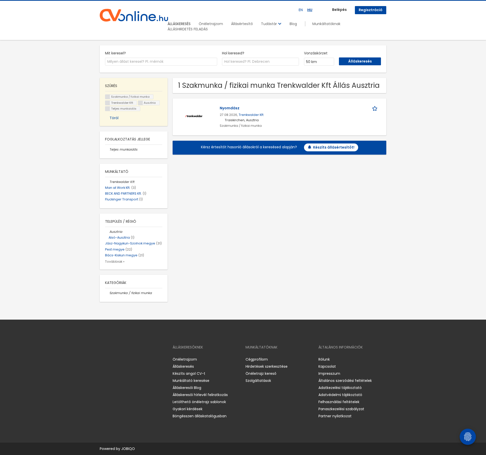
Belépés (339, 9)
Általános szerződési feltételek (345, 380)
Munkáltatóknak (326, 23)
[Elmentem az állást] (375, 108)
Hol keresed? (233, 53)
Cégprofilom (257, 359)
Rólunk (324, 359)
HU (309, 9)
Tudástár (269, 23)
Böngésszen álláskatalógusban (200, 416)
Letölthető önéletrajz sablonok (199, 401)
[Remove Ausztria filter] (107, 232)
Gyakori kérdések (187, 408)
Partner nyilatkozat (335, 416)
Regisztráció (370, 9)
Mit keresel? (115, 53)
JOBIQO (128, 448)
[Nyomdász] (193, 115)
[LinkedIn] (120, 359)
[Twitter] (127, 359)
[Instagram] (111, 359)
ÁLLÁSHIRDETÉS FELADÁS (188, 29)
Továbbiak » (115, 261)
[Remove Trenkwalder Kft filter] (107, 182)
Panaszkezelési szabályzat (341, 408)
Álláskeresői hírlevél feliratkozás (200, 394)
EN (301, 9)
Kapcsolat (327, 366)
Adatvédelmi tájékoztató (340, 394)
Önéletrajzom (211, 23)
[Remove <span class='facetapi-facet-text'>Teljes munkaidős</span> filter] (107, 109)
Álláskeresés (183, 366)
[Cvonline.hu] (134, 15)
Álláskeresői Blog (187, 387)
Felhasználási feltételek (338, 401)
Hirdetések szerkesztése (267, 366)
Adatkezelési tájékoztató (340, 387)
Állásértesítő (242, 23)
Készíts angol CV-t (189, 373)
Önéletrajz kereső (261, 373)
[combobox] (161, 62)
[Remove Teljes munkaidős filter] (107, 149)
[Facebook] (103, 359)
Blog (293, 23)
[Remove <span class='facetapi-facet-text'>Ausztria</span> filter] (140, 103)
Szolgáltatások (258, 380)
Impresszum (329, 373)
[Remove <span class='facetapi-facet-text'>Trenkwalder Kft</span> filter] (107, 103)
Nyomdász (229, 108)
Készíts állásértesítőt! (333, 147)
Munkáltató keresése (191, 380)
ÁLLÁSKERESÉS (179, 23)
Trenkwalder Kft (251, 115)
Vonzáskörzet (316, 53)
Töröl (114, 117)
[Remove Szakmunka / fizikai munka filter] (107, 293)
